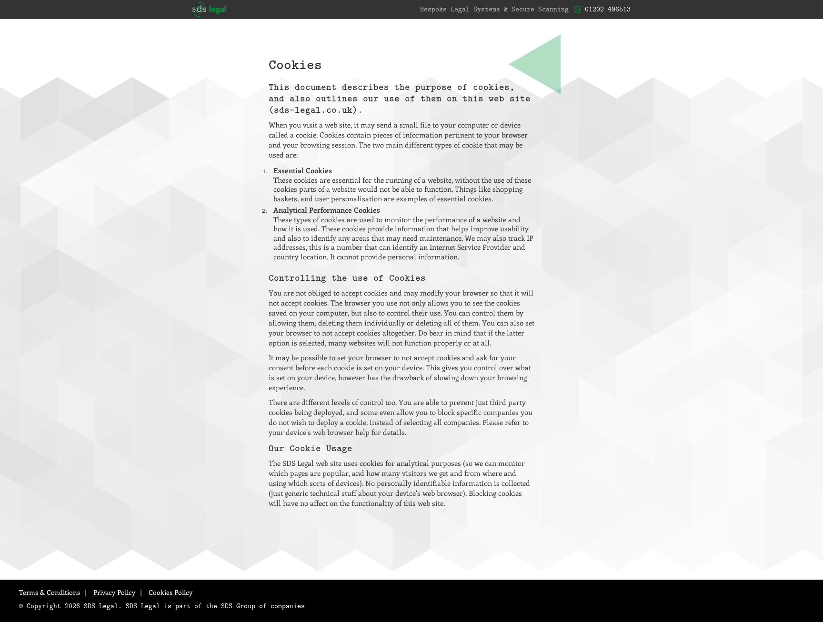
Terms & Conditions (49, 592)
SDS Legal (209, 9)
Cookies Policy (170, 592)
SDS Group (238, 606)
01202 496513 (608, 9)
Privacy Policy (114, 592)
